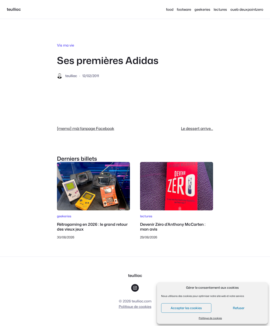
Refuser (238, 308)
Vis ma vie (65, 45)
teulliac (14, 9)
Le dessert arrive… (197, 128)
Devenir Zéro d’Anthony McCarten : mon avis (172, 226)
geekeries (64, 216)
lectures (146, 216)
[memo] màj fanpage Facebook (85, 128)
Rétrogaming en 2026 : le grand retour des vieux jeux (92, 226)
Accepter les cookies (186, 308)
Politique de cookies (210, 318)
